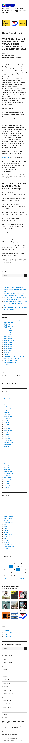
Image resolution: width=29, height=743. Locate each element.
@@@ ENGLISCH (8, 327)
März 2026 (7, 399)
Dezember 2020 (8, 471)
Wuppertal (23, 176)
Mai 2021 (6, 464)
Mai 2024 (6, 422)
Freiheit (6, 520)
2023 (5, 505)
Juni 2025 (6, 410)
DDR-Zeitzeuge (8, 518)
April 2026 (7, 397)
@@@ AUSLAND (8, 323)
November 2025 (8, 405)
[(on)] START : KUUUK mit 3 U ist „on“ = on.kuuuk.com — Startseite (13, 726)
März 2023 (7, 438)
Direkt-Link (5, 157)
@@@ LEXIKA (8, 338)
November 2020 (8, 473)
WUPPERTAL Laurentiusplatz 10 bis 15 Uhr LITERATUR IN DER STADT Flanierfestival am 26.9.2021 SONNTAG (14, 44)
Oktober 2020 (7, 475)
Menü (4, 16)
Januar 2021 (7, 469)
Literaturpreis (7, 536)
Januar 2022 (7, 450)
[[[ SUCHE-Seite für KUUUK (11, 360)
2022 (5, 503)
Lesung (19, 176)
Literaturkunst (8, 534)
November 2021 (8, 454)
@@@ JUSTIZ (7, 332)
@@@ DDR (7, 325)
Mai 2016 (6, 487)
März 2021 (6, 467)
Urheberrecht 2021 (9, 546)
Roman (6, 540)
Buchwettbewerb (18, 259)
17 (18, 569)
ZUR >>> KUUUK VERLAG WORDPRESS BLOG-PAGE (13, 721)
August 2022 (7, 444)
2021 (13, 259)
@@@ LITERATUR (9, 340)
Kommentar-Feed (9, 634)
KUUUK (6, 530)
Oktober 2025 (7, 406)
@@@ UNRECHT (8, 350)
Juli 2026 (6, 395)
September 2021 (8, 456)
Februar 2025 (7, 414)
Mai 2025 (6, 412)
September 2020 (8, 477)
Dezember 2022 (8, 440)
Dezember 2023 (8, 430)
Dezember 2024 (8, 416)
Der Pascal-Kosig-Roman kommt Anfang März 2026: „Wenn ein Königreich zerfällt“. (15, 303)
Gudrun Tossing (5, 176)
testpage (6, 354)
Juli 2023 (6, 432)
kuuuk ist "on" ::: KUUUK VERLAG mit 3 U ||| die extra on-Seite (14, 11)
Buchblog (6, 514)
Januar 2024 (7, 428)
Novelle (6, 538)
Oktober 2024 (7, 418)
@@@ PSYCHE (8, 344)
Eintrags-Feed (8, 632)
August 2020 (7, 479)
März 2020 (7, 485)
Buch (5, 512)
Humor (6, 526)
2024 (5, 507)
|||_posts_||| (7, 364)
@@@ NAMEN (8, 342)
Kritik (5, 528)
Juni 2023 (6, 434)
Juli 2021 (6, 460)
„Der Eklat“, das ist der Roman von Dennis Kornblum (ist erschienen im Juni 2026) (15, 289)
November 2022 (8, 442)
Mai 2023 (6, 436)
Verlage (4, 260)
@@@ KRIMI (7, 334)
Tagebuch (6, 542)
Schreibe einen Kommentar (10, 177)
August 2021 (7, 458)
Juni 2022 (6, 446)
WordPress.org (8, 636)
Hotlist (24, 259)
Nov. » (22, 578)
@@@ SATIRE (8, 348)
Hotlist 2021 (9, 260)
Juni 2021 (6, 462)
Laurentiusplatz (13, 176)
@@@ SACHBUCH (9, 346)
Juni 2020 (6, 481)
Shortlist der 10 (16, 260)
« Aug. (7, 578)
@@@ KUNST (8, 336)
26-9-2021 (22, 174)
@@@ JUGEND (8, 330)
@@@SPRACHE (8, 352)
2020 (5, 499)
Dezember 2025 (8, 403)
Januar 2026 (7, 401)
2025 (5, 509)
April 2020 (6, 483)
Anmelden (6, 630)
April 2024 (6, 424)
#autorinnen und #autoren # (12, 321)
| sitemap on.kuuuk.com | (11, 362)
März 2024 (7, 426)
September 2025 (8, 408)
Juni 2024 (6, 420)
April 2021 (6, 465)
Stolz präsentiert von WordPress (14, 740)
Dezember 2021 (8, 452)
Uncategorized (15, 174)
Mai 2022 (6, 448)
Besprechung (7, 510)
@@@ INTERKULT (9, 328)
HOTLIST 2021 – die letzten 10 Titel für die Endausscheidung (14, 186)
